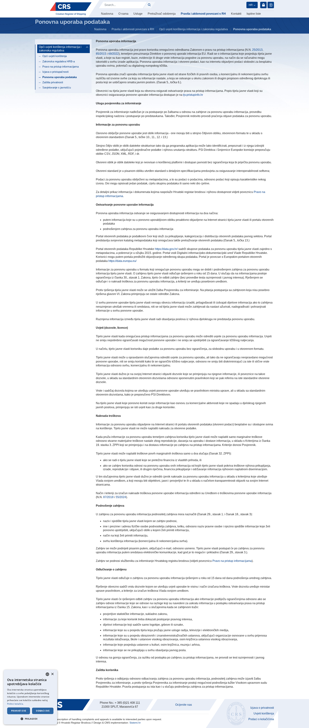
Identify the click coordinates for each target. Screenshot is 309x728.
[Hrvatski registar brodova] (71, 8)
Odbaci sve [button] (43, 710)
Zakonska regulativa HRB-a (58, 61)
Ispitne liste (254, 13)
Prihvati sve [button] (18, 710)
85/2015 (101, 53)
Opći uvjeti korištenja (54, 56)
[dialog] (30, 697)
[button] (30, 719)
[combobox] (47, 674)
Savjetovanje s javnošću (56, 87)
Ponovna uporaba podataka (59, 77)
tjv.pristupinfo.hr (193, 94)
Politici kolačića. (15, 703)
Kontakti (236, 13)
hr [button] (251, 4)
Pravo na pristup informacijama (60, 66)
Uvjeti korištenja (264, 713)
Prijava (263, 5)
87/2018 (108, 497)
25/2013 (257, 49)
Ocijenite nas (183, 704)
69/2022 (113, 53)
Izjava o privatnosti (262, 707)
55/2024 (121, 497)
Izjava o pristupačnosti (55, 71)
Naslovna (107, 13)
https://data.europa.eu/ (122, 260)
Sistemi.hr (135, 722)
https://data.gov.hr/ (166, 248)
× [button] (52, 674)
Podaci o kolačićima (261, 719)
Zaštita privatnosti (52, 82)
